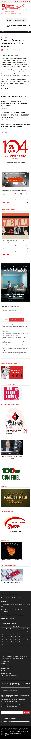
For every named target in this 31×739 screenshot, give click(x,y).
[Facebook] (16, 1)
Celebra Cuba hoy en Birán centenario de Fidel (13, 344)
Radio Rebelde (5, 661)
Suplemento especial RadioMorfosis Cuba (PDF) (13, 559)
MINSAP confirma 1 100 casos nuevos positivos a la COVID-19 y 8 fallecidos (14, 103)
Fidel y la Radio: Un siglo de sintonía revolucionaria (14, 324)
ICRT (7, 735)
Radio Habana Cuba (6, 666)
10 (2, 636)
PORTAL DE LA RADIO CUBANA (7, 11)
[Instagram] (22, 1)
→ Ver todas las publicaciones (8, 310)
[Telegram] (27, 1)
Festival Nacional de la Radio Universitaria (12, 615)
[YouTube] (18, 1)
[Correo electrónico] (29, 1)
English (9, 133)
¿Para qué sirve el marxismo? (9, 355)
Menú (4, 32)
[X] (20, 1)
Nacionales (4, 37)
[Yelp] (25, 1)
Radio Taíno (4, 671)
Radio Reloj (4, 663)
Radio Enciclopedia (6, 673)
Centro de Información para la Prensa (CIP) (12, 658)
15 (23, 636)
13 (15, 636)
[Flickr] (24, 1)
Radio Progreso (5, 668)
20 (15, 639)
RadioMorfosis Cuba (6, 601)
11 (6, 636)
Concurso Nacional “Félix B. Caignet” (10, 597)
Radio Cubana (8, 49)
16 (27, 636)
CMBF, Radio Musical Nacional (9, 675)
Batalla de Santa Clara (7, 81)
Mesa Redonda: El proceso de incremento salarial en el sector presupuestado (15, 115)
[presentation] (5, 320)
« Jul (2, 648)
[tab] (5, 320)
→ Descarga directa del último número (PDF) (12, 306)
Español (4, 133)
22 (23, 639)
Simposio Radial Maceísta (7, 618)
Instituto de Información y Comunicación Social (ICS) (14, 656)
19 (11, 639)
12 (11, 636)
